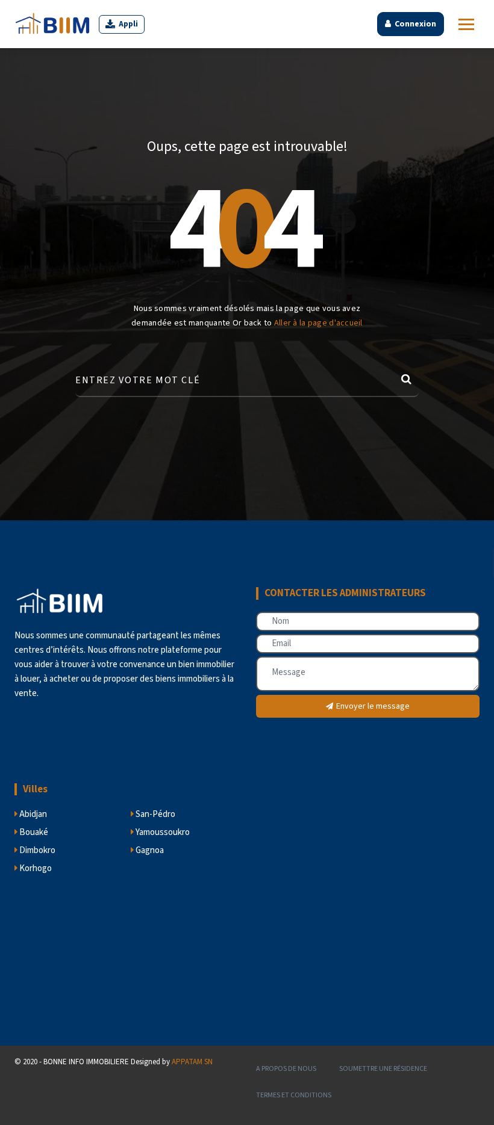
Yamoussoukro (162, 832)
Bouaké (32, 832)
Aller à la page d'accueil (318, 323)
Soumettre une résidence (383, 1069)
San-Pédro (154, 814)
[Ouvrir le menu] (466, 24)
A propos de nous (286, 1069)
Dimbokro (36, 850)
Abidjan (32, 814)
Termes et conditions (293, 1095)
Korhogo (34, 868)
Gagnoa (149, 850)
